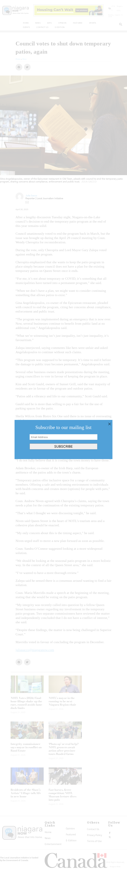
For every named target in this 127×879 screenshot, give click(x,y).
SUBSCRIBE (63, 446)
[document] (63, 439)
